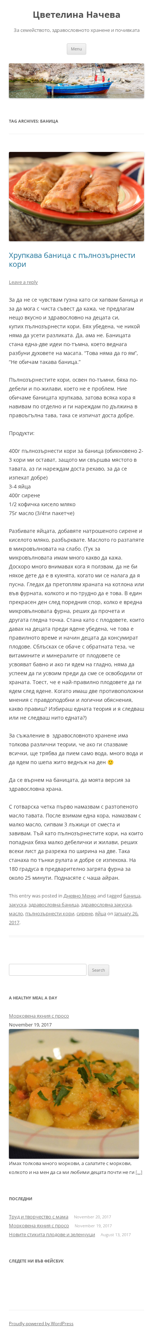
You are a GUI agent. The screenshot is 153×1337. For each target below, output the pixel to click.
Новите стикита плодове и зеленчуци (52, 1234)
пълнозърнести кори (49, 913)
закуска (17, 904)
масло (16, 913)
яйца (100, 913)
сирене (84, 913)
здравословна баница (54, 904)
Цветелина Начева (77, 14)
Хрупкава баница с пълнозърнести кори (72, 259)
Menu (76, 49)
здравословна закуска (106, 904)
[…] (139, 1172)
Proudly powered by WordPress (41, 1323)
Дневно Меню (80, 895)
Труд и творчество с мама (38, 1216)
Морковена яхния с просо (39, 1015)
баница (131, 895)
